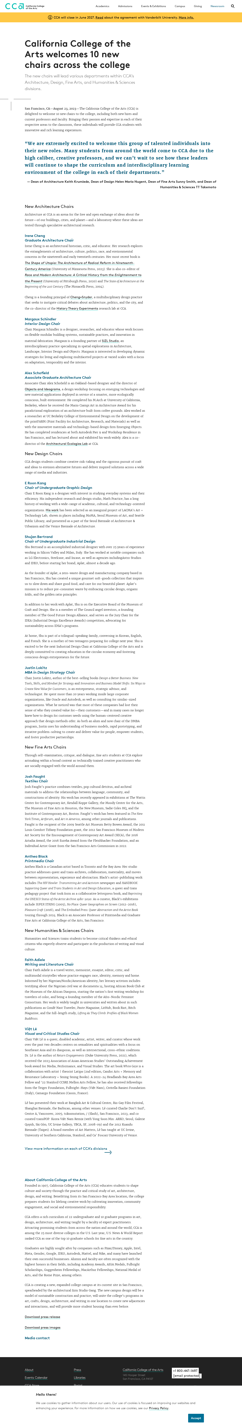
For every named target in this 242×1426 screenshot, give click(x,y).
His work (52, 510)
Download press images (42, 1327)
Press (77, 1370)
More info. (186, 17)
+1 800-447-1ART (185, 1371)
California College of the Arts (143, 1370)
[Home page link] (24, 6)
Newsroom (217, 6)
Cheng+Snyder (81, 297)
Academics (102, 6)
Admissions (125, 6)
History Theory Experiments (77, 308)
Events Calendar (36, 1377)
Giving (198, 6)
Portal (78, 1385)
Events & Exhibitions (153, 6)
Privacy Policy (158, 1408)
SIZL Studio (110, 341)
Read (99, 17)
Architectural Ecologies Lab (67, 444)
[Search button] (232, 6)
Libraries (80, 1377)
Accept (196, 1418)
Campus (180, 6)
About (29, 1370)
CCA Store (32, 1385)
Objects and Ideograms (42, 389)
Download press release (42, 1317)
